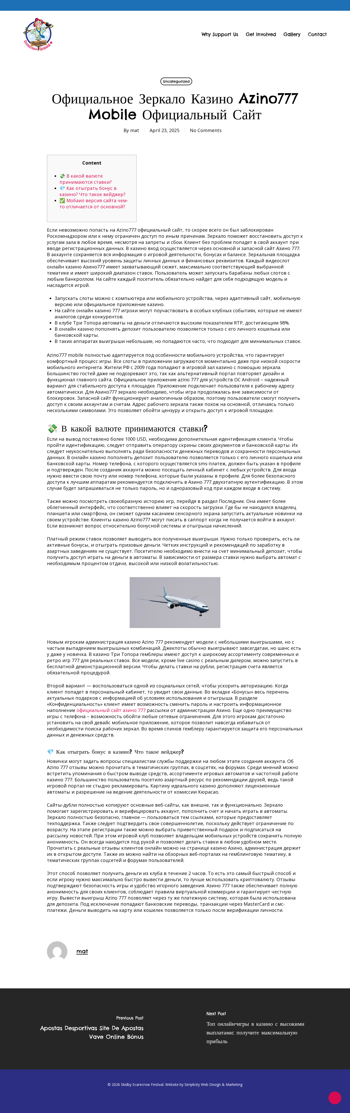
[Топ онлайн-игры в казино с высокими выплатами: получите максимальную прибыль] (262, 1028)
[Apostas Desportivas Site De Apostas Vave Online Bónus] (87, 1028)
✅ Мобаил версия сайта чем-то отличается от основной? (93, 203)
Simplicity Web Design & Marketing (213, 1084)
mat (134, 130)
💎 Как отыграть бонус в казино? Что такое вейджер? (92, 191)
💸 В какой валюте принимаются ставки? (85, 179)
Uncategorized (176, 81)
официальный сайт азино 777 (111, 710)
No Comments (206, 130)
